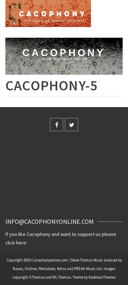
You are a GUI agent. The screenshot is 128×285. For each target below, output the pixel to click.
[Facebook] (56, 124)
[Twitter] (71, 124)
